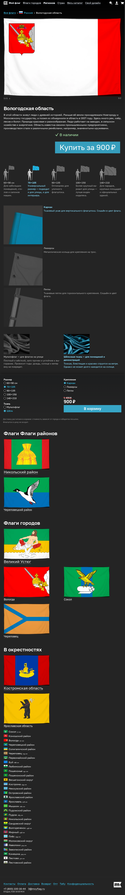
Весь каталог (75, 3)
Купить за (87, 147)
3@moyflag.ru (36, 888)
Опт (55, 883)
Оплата (21, 883)
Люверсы (72, 386)
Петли (70, 390)
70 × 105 (11, 386)
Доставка (33, 883)
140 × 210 (12, 398)
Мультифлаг (13, 407)
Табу (62, 883)
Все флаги (10, 12)
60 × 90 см (12, 383)
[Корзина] (121, 3)
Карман (71, 383)
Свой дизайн (93, 3)
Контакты (9, 883)
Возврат (46, 883)
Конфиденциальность (80, 883)
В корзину (92, 408)
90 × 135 (11, 390)
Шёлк (10, 410)
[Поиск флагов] (111, 3)
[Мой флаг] (117, 885)
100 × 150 (12, 394)
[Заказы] (116, 3)
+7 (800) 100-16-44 (15, 890)
